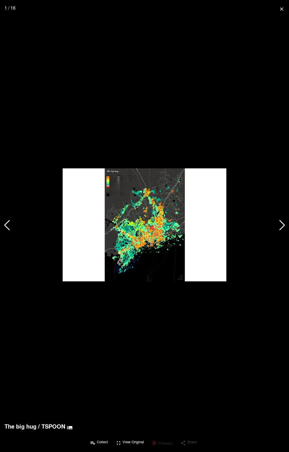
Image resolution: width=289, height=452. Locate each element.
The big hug (20, 426)
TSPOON (53, 426)
